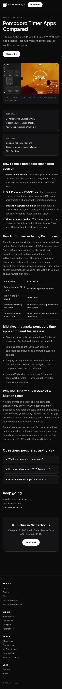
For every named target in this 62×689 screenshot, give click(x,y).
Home (6, 17)
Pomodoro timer (10, 600)
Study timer (8, 641)
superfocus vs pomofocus (15, 499)
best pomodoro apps (12, 503)
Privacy (6, 669)
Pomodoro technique (12, 604)
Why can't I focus (11, 657)
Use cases (8, 620)
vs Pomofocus (10, 649)
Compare (17, 17)
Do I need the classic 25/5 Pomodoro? (29, 469)
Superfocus (14, 4)
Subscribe (35, 4)
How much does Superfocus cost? (27, 479)
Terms (6, 673)
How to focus (9, 653)
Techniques (8, 616)
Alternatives (8, 628)
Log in (22, 4)
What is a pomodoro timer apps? (25, 459)
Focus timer (8, 645)
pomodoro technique (12, 507)
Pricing (6, 592)
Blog (5, 596)
